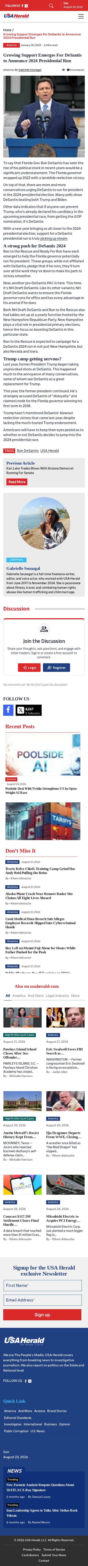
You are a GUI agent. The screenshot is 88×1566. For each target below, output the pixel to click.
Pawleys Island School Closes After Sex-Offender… (20, 1053)
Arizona (39, 1411)
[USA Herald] (16, 16)
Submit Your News (54, 1555)
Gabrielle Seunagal (30, 70)
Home (7, 30)
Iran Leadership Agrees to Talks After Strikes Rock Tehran (42, 1513)
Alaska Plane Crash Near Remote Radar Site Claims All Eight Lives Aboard (39, 896)
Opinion (64, 1424)
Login (29, 667)
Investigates (13, 1424)
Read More (17, 482)
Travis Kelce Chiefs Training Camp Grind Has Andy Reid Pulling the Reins (40, 871)
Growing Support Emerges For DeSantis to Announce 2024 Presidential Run (42, 36)
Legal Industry (57, 995)
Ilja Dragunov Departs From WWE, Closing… (63, 1135)
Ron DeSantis (28, 451)
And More (36, 995)
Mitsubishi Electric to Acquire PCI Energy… (63, 1218)
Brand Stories (57, 1411)
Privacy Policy (32, 1549)
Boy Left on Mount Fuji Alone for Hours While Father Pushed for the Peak (40, 950)
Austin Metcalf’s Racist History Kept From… (21, 1135)
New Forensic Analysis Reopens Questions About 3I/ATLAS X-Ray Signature (40, 1487)
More (75, 995)
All (8, 995)
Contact (44, 1560)
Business (50, 1424)
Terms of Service (54, 1549)
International (33, 1424)
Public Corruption (16, 1431)
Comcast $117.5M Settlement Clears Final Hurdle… (21, 1220)
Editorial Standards (17, 1418)
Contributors (30, 1555)
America (11, 45)
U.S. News (38, 1431)
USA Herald (49, 451)
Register (56, 667)
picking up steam (53, 238)
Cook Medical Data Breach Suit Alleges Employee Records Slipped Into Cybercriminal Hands (40, 923)
